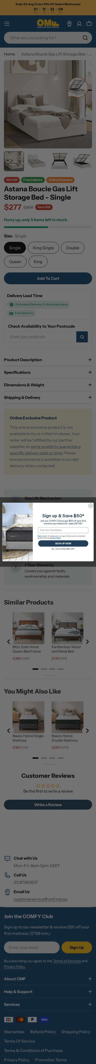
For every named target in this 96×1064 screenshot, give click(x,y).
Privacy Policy (55, 538)
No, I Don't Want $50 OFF (63, 549)
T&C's (39, 536)
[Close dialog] (91, 506)
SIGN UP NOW (63, 543)
